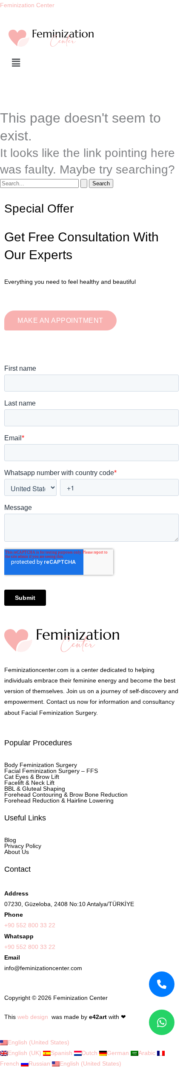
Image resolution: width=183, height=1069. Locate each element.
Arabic (147, 1052)
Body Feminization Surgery (40, 765)
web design (32, 1016)
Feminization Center (27, 5)
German (119, 1052)
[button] (91, 63)
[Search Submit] (83, 183)
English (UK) (25, 1052)
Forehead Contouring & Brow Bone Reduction (66, 795)
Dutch (90, 1052)
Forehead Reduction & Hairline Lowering (59, 800)
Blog (10, 840)
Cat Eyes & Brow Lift (31, 777)
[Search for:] (44, 183)
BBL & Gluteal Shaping (34, 789)
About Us (16, 852)
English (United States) (38, 1042)
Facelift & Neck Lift (29, 783)
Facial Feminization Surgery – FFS (51, 771)
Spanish (62, 1052)
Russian (40, 1063)
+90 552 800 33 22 (29, 925)
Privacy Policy (22, 846)
